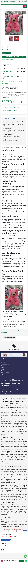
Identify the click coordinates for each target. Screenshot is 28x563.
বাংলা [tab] (11, 107)
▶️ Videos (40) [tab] (7, 110)
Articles (2, 369)
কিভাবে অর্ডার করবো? (7, 60)
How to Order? (4, 376)
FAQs (2, 367)
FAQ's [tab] (15, 110)
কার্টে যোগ (21, 561)
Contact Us (3, 371)
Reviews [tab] (16, 107)
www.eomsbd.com (4, 550)
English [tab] (5, 107)
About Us (3, 374)
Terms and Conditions (6, 364)
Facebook (4, 101)
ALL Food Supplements (14, 380)
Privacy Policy (4, 365)
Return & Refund (5, 372)
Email (20, 101)
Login (2, 360)
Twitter (9, 101)
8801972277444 (8, 391)
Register (3, 362)
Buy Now (14, 53)
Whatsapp (15, 101)
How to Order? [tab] (8, 113)
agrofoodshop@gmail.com (10, 393)
